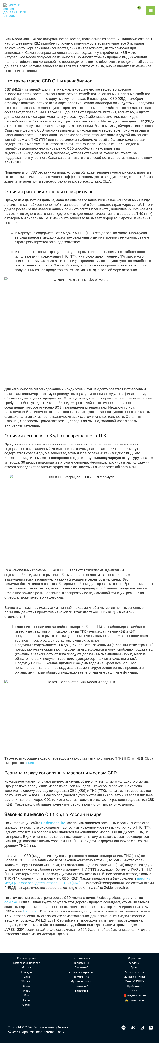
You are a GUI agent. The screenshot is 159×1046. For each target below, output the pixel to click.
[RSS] (151, 1027)
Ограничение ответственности (42, 1032)
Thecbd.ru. (31, 911)
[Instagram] (142, 1027)
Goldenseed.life (53, 823)
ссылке (30, 763)
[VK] (133, 1027)
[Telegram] (123, 1027)
